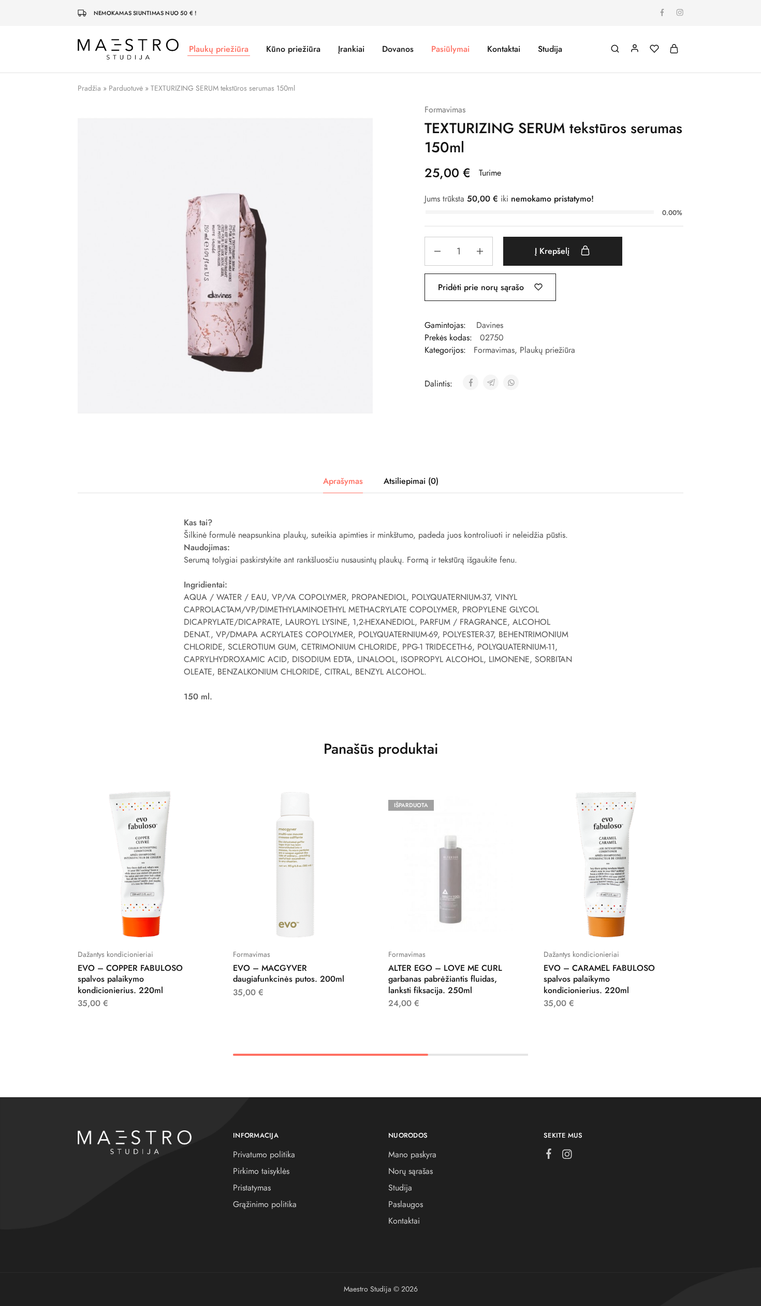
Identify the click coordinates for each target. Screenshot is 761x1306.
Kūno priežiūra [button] (293, 49)
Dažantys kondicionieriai (115, 954)
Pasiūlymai (450, 49)
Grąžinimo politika (265, 1204)
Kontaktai (503, 49)
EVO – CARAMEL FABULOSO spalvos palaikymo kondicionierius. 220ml (599, 979)
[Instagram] (567, 1156)
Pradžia (89, 88)
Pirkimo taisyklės (261, 1171)
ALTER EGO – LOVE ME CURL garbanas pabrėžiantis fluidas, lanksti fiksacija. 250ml (445, 979)
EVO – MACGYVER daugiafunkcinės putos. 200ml (288, 973)
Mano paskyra (412, 1154)
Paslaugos (405, 1204)
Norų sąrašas (410, 1171)
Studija (550, 49)
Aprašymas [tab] (343, 481)
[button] (114, 923)
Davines (489, 325)
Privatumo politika (264, 1154)
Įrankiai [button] (351, 49)
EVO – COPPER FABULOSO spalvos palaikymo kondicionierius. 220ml (130, 979)
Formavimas (445, 110)
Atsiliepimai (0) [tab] (411, 481)
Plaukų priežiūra (547, 350)
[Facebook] (549, 1156)
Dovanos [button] (398, 49)
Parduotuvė (126, 88)
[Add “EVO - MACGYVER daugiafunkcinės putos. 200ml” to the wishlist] (321, 923)
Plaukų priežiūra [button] (218, 49)
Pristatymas (252, 1188)
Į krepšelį (553, 251)
